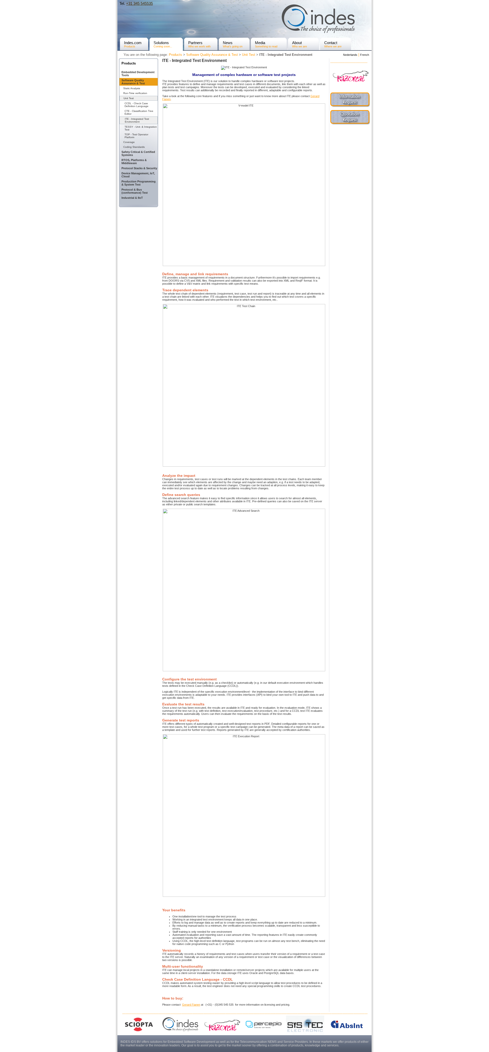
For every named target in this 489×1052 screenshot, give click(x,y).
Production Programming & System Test (138, 183)
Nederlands (350, 54)
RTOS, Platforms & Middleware (134, 162)
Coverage (129, 142)
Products (175, 55)
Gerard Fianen (191, 1004)
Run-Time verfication (135, 93)
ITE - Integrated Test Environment (137, 120)
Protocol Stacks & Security (139, 168)
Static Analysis (131, 88)
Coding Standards (134, 147)
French (364, 54)
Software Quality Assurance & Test (212, 55)
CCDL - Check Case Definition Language (136, 105)
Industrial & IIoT (132, 197)
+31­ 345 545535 (139, 3)
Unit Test (248, 55)
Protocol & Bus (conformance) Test (134, 191)
